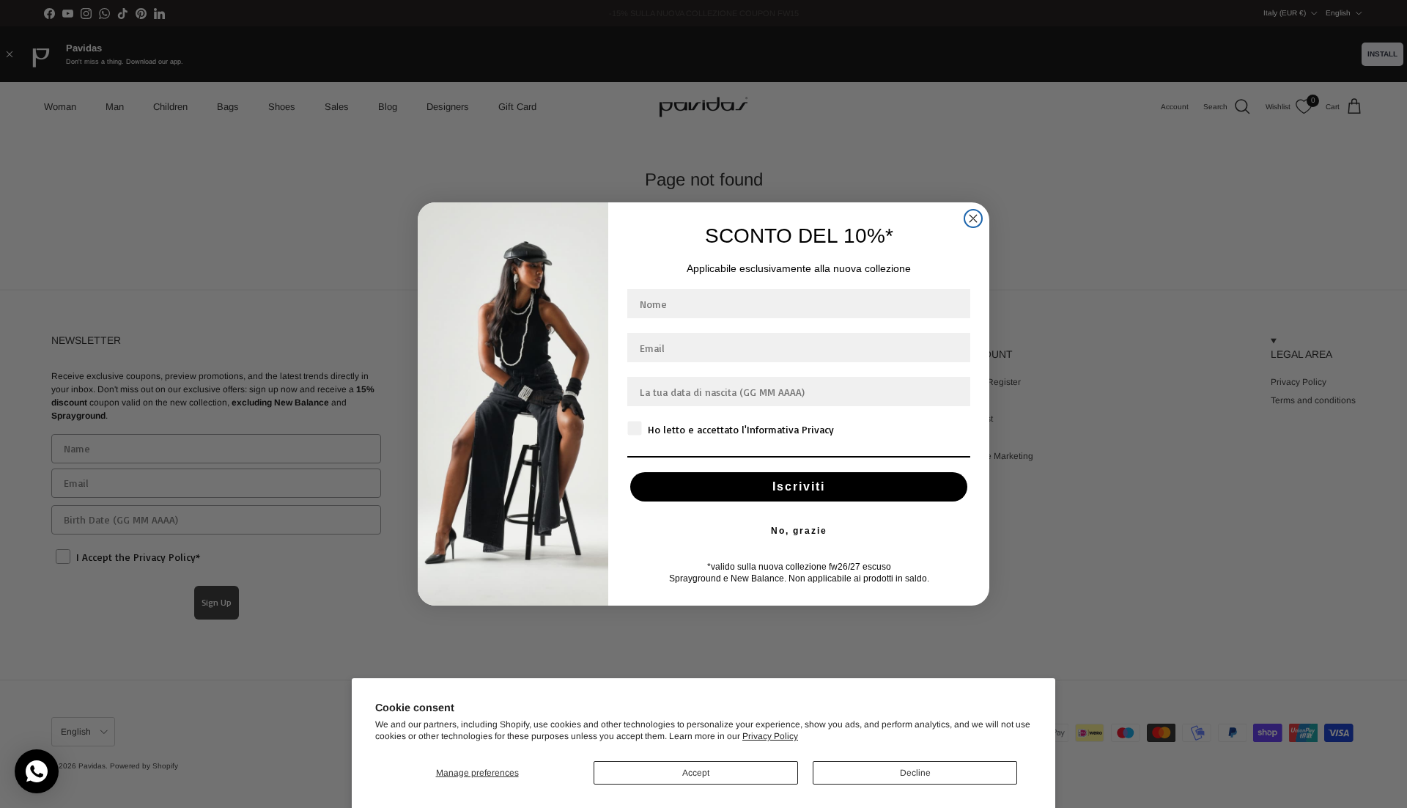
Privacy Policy (770, 736)
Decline (915, 773)
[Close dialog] (973, 218)
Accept (695, 773)
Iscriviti (798, 486)
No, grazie (799, 531)
